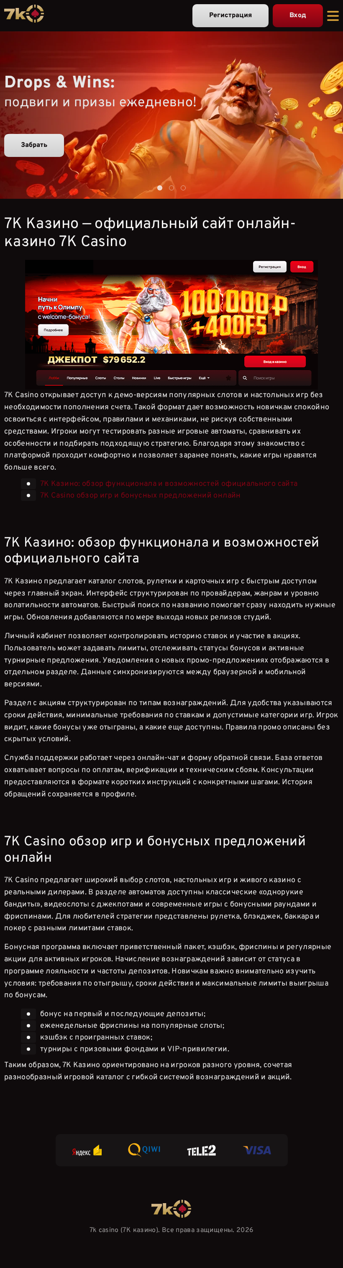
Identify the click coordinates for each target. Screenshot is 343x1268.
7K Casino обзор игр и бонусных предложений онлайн (140, 496)
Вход (297, 15)
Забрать (34, 145)
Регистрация (230, 15)
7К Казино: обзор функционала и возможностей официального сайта (168, 484)
